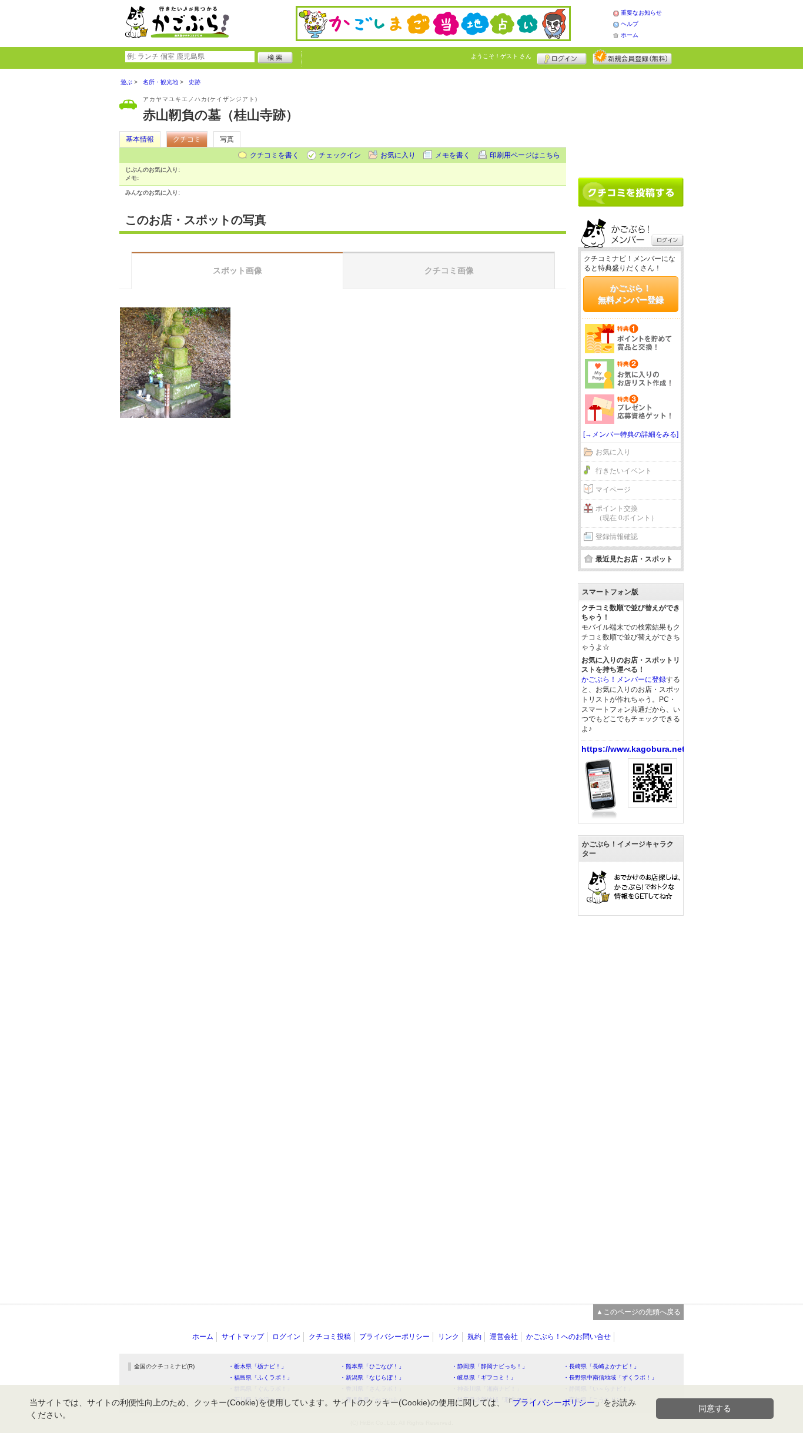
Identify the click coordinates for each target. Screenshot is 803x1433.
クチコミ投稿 (330, 1336)
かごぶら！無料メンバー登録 (631, 293)
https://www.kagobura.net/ (634, 749)
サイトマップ (243, 1336)
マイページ (613, 490)
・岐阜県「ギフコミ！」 (483, 1377)
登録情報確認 (616, 537)
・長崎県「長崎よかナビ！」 (601, 1366)
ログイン (562, 57)
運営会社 (504, 1336)
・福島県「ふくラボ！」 (260, 1377)
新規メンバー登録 (632, 57)
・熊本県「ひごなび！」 (372, 1366)
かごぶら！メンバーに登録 (623, 679)
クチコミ (187, 139)
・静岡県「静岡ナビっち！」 (489, 1366)
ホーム (629, 35)
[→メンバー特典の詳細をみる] (630, 434)
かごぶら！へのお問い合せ (568, 1336)
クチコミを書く (274, 155)
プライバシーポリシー (394, 1336)
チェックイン (340, 155)
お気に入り (398, 155)
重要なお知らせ (641, 12)
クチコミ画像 (449, 270)
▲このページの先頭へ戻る (638, 1312)
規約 (474, 1336)
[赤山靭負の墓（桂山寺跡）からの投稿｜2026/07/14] (175, 362)
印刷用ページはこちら (525, 155)
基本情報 (140, 139)
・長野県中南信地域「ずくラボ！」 (610, 1377)
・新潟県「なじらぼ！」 (372, 1377)
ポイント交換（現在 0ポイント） (626, 513)
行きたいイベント (623, 471)
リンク (448, 1336)
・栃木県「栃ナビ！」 (257, 1366)
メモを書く (452, 155)
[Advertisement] (631, 119)
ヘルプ (629, 24)
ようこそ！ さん (501, 56)
